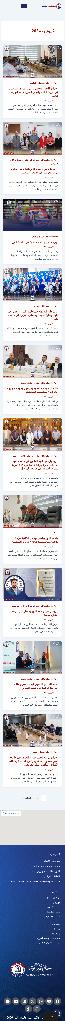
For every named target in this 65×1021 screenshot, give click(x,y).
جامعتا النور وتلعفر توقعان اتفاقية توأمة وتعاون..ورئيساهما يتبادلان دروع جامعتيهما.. (34, 540)
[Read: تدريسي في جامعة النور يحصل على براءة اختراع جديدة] (32, 584)
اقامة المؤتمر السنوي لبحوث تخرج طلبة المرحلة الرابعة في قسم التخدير (36, 686)
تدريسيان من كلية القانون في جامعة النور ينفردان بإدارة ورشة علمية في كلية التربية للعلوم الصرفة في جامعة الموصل (34, 464)
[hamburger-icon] (24, 6)
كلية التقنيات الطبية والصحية (32, 383)
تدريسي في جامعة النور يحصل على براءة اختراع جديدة (35, 613)
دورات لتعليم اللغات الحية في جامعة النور (35, 242)
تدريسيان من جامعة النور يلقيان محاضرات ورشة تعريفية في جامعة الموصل (34, 170)
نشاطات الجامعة (37, 83)
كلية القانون (28, 160)
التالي (26, 797)
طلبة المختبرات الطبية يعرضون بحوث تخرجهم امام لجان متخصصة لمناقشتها (32, 390)
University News (51, 83)
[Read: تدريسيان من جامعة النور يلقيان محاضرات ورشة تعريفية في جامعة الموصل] (32, 138)
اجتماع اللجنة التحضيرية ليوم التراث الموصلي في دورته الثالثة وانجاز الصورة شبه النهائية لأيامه (33, 91)
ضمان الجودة (38, 752)
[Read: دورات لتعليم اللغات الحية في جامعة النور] (32, 214)
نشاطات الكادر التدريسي (22, 456)
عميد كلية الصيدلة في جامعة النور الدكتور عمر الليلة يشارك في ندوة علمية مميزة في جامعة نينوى (32, 314)
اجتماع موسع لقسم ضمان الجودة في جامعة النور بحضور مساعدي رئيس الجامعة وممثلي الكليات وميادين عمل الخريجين (33, 760)
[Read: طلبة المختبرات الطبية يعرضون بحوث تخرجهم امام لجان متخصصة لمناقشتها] (32, 361)
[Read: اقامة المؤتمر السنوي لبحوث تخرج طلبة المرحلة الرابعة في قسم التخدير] (32, 657)
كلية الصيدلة (39, 160)
